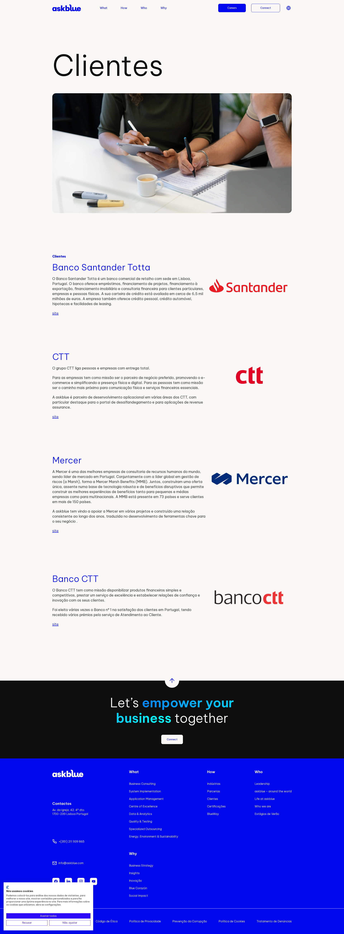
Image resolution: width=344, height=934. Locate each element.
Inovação (135, 880)
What (103, 8)
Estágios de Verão (267, 814)
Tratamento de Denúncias (274, 921)
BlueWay (213, 814)
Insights (134, 873)
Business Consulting (142, 784)
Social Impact (138, 895)
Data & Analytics (140, 814)
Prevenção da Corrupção (189, 921)
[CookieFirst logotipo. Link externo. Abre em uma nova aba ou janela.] (7, 887)
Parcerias (213, 791)
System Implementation (145, 791)
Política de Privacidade (145, 921)
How (124, 8)
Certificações (216, 806)
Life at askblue (265, 799)
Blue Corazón (138, 888)
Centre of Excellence (143, 806)
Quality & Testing (140, 821)
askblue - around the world (273, 791)
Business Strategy (141, 865)
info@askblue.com (71, 863)
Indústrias (213, 784)
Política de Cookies (232, 921)
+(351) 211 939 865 (71, 841)
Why (164, 8)
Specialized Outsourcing (145, 829)
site (55, 313)
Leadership (262, 784)
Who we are (263, 806)
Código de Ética (107, 921)
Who (144, 8)
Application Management (146, 799)
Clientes (212, 799)
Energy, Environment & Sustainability (153, 836)
